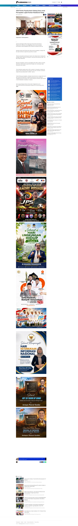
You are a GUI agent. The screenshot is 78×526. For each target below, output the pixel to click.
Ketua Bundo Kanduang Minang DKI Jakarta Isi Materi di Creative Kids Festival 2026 (54, 107)
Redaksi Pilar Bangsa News (19, 14)
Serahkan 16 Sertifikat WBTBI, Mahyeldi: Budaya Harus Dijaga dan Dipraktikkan (54, 133)
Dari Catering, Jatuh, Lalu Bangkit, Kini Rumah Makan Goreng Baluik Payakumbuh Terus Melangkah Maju (55, 91)
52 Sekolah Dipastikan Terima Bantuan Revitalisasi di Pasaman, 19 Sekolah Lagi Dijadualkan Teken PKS (54, 117)
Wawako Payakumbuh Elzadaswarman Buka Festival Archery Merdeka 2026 (54, 95)
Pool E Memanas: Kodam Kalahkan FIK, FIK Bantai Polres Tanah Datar (54, 120)
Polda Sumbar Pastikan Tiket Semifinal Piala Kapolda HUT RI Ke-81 (55, 81)
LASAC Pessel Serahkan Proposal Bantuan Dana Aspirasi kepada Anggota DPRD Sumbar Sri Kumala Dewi (54, 130)
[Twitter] (42, 462)
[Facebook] (40, 462)
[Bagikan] (45, 14)
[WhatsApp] (45, 462)
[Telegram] (44, 462)
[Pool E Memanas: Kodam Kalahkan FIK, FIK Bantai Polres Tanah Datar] (20, 512)
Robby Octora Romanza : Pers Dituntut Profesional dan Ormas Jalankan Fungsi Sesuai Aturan (54, 111)
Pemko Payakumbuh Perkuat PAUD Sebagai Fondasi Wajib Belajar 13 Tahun (55, 88)
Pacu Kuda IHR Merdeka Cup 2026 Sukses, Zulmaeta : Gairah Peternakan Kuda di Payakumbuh (55, 84)
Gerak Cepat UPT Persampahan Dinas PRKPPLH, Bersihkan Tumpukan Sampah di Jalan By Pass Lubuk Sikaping (54, 127)
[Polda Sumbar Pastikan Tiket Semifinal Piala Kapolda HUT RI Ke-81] (20, 480)
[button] (59, 2)
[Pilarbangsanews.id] (23, 2)
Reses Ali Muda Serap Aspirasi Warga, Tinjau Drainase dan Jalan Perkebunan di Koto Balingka (55, 98)
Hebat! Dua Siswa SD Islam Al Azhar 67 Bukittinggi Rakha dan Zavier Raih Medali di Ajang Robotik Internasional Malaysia (35, 498)
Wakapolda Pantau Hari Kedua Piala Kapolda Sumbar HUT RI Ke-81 (53, 124)
